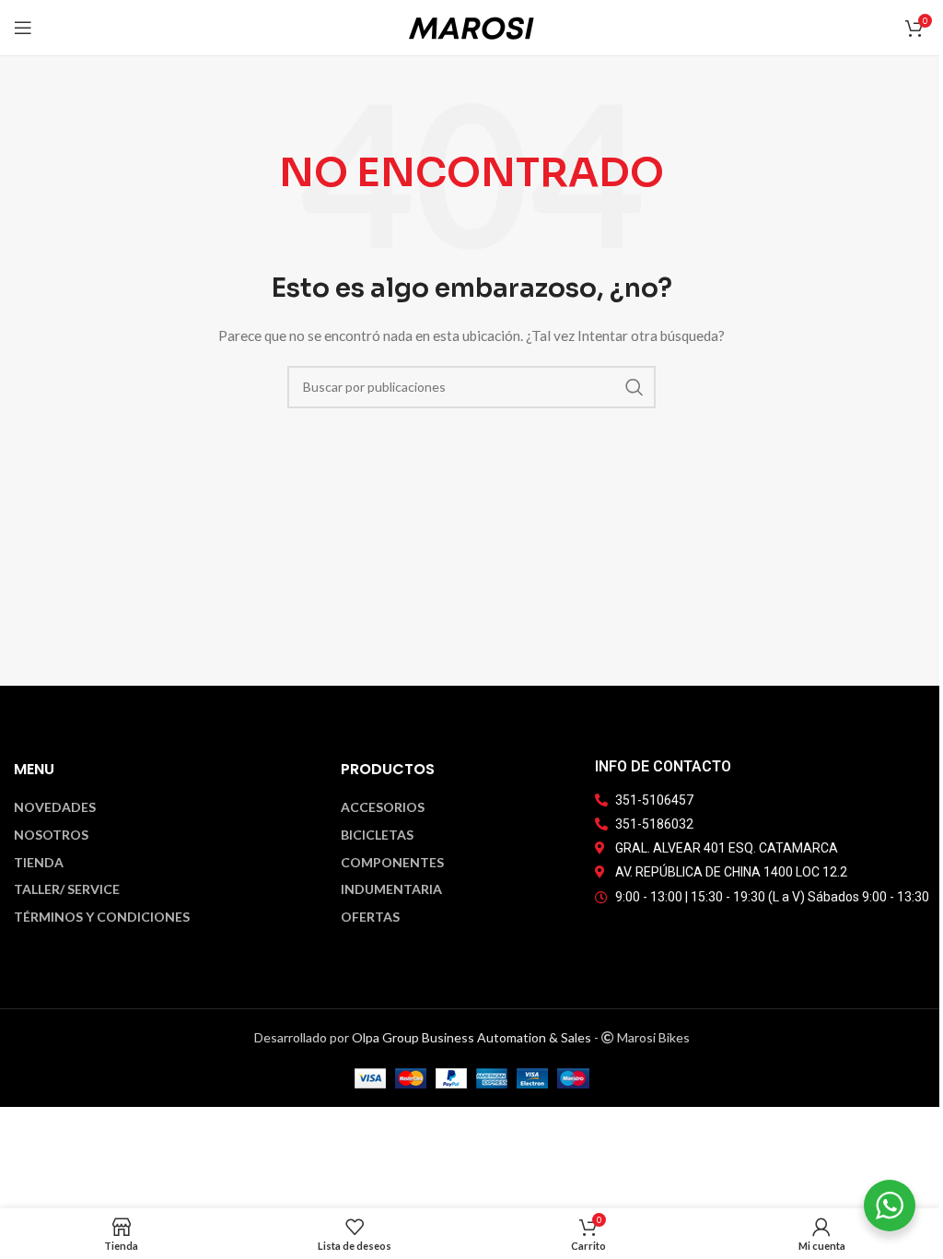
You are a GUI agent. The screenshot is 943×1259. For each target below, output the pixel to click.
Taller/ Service (67, 889)
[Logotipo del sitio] (471, 26)
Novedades (55, 807)
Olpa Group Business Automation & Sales (471, 1037)
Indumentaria (391, 889)
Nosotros (51, 835)
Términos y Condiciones (102, 917)
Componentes (392, 862)
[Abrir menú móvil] (23, 27)
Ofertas (370, 917)
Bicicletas (377, 835)
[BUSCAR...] (634, 387)
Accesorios (383, 807)
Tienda (39, 862)
